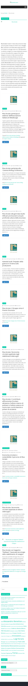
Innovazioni (16, 636)
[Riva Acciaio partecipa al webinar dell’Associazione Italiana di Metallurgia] (14, 100)
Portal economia (15, 349)
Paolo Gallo (21, 642)
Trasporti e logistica (4, 655)
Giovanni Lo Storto (8, 633)
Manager (3, 641)
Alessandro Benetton (12, 621)
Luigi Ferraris (18, 639)
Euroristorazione (20, 626)
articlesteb (13, 111)
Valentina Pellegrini (12, 655)
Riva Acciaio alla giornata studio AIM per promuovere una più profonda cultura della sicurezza (14, 216)
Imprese (4, 545)
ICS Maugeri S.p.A (9, 636)
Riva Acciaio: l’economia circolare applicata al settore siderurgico (12, 509)
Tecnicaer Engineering (6, 653)
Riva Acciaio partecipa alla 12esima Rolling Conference (12, 169)
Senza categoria (6, 448)
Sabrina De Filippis (17, 643)
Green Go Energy (15, 530)
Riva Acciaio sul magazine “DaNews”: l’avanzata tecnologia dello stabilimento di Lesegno (13, 552)
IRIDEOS (6, 639)
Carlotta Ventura (13, 626)
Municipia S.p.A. (14, 641)
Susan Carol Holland (12, 650)
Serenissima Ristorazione (9, 646)
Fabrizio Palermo (8, 628)
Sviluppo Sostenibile (6, 502)
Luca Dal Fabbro (10, 639)
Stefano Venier (4, 650)
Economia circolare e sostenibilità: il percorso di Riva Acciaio (13, 457)
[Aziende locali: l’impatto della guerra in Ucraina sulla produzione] (14, 248)
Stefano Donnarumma (17, 648)
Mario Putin (8, 641)
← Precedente (4, 581)
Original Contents (7, 138)
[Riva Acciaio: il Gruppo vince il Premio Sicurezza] (14, 295)
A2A (2, 621)
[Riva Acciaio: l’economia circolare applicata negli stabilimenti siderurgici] (14, 338)
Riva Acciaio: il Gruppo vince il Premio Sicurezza (13, 309)
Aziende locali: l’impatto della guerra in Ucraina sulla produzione (12, 263)
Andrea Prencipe (9, 624)
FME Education (5, 631)
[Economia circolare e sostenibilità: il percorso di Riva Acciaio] (14, 439)
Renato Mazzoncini (5, 643)
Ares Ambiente (17, 624)
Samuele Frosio (24, 643)
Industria (4, 108)
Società (4, 303)
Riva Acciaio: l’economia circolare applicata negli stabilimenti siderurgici (10, 354)
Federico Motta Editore (18, 628)
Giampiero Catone (14, 631)
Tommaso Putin (21, 653)
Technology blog (13, 547)
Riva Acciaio (19, 111)
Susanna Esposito (20, 650)
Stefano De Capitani (6, 648)
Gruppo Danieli (16, 633)
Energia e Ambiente (13, 450)
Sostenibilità (21, 646)
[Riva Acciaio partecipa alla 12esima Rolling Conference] (14, 155)
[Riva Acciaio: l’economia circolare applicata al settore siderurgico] (14, 494)
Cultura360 (14, 165)
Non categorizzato (12, 452)
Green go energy (14, 504)
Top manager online (14, 259)
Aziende (4, 208)
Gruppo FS (23, 633)
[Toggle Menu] (25, 7)
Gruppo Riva (5, 452)
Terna (15, 653)
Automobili (8, 626)
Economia (5, 163)
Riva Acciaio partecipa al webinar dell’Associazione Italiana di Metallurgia (11, 115)
